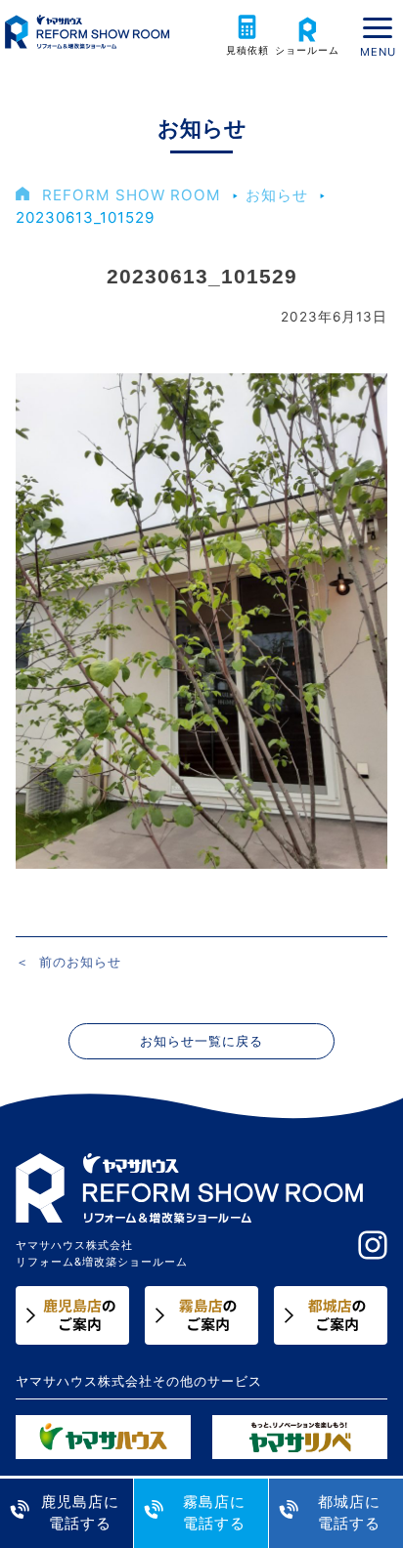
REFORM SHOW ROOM (131, 195)
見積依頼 (247, 50)
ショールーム (307, 50)
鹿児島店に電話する (80, 1512)
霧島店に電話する (214, 1512)
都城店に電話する (349, 1512)
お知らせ (277, 195)
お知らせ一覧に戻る (201, 1041)
